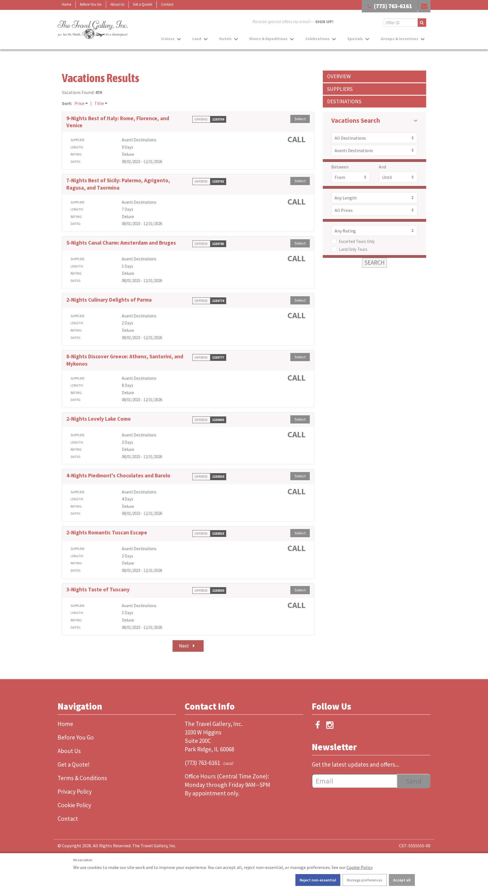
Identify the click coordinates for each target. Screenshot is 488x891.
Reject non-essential (318, 880)
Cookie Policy (359, 867)
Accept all (402, 880)
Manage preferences (364, 880)
